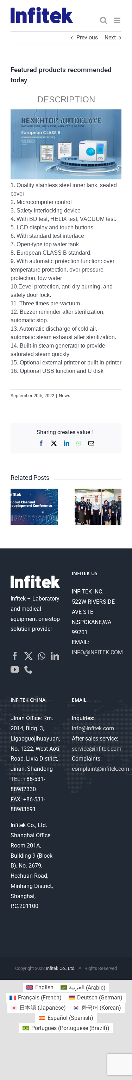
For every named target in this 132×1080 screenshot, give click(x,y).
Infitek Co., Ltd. (60, 968)
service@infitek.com (96, 748)
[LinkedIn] (55, 656)
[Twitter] (28, 656)
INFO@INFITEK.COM (97, 652)
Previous (87, 37)
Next (110, 37)
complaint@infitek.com (100, 768)
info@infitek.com (93, 728)
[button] (16, 506)
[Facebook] (15, 656)
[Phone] (28, 669)
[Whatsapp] (41, 656)
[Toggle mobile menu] (117, 20)
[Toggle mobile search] (103, 20)
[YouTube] (15, 669)
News (64, 395)
